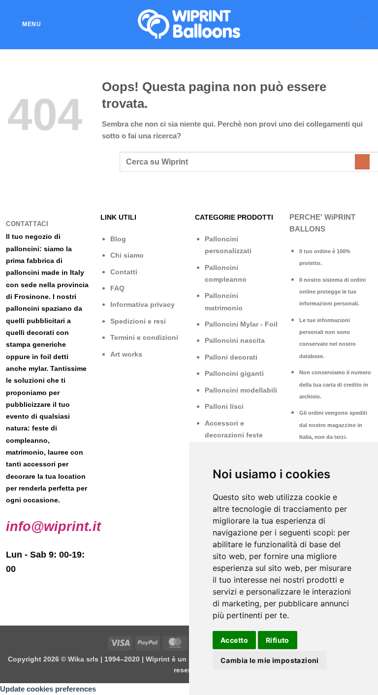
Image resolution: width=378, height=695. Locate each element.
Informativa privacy (142, 304)
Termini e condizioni (144, 337)
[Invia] (362, 161)
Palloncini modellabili (241, 390)
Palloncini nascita (235, 340)
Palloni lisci (224, 406)
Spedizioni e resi (138, 321)
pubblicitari (46, 321)
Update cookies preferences (48, 689)
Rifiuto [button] (277, 640)
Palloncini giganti (234, 373)
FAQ (117, 288)
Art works (126, 354)
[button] (28, 24)
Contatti (123, 272)
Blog (118, 239)
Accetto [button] (234, 640)
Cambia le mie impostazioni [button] (269, 660)
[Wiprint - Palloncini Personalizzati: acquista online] (189, 24)
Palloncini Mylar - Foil (241, 324)
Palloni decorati (231, 357)
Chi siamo (127, 255)
